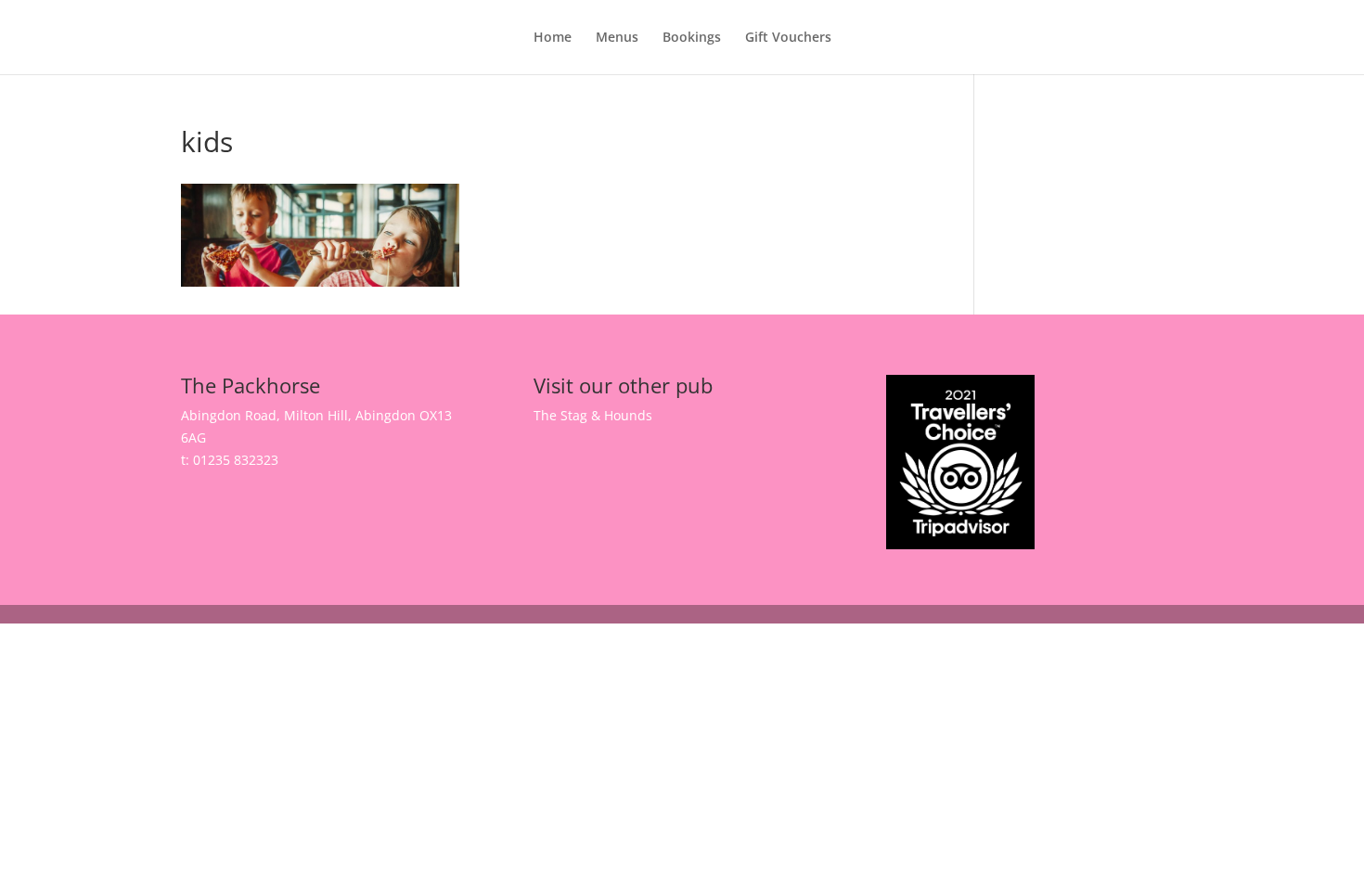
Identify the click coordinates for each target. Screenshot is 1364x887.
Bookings (692, 38)
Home (553, 38)
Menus (617, 38)
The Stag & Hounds (593, 415)
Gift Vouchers (788, 38)
